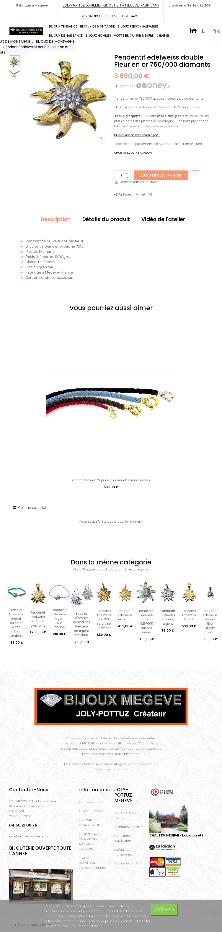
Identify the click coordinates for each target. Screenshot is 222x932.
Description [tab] (56, 219)
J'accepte (164, 909)
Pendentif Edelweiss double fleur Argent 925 (210, 621)
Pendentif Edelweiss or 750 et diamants (38, 618)
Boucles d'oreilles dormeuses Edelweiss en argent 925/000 (81, 624)
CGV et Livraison (91, 811)
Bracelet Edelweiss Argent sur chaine (59, 618)
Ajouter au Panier (161, 175)
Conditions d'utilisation (122, 838)
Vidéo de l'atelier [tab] (163, 219)
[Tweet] (143, 195)
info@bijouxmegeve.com (28, 836)
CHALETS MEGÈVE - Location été (176, 835)
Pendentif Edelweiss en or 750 (125, 615)
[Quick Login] (203, 31)
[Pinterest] (150, 195)
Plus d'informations (61, 926)
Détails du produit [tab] (106, 219)
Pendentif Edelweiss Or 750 (189, 615)
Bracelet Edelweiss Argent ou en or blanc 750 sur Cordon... (16, 623)
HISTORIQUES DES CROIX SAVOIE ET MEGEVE (90, 841)
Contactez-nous (91, 802)
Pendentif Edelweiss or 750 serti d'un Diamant (104, 619)
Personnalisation (90, 926)
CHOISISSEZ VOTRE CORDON (133, 152)
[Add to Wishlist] (195, 175)
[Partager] (137, 195)
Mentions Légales (127, 827)
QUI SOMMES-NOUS (125, 815)
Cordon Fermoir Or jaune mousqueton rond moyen (111, 480)
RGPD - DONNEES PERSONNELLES (92, 862)
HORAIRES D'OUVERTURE (91, 822)
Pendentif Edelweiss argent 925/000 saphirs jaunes (146, 621)
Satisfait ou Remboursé (123, 852)
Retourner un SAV (128, 863)
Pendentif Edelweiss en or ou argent (167, 617)
